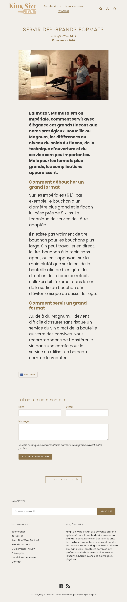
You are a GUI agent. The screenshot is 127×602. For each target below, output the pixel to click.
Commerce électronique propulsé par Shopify (74, 594)
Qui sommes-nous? (23, 548)
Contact (16, 561)
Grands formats (21, 544)
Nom (21, 406)
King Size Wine (46, 594)
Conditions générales (24, 557)
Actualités (17, 536)
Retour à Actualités (65, 479)
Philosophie (18, 553)
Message (24, 421)
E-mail (69, 406)
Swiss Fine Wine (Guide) (25, 540)
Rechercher (18, 531)
